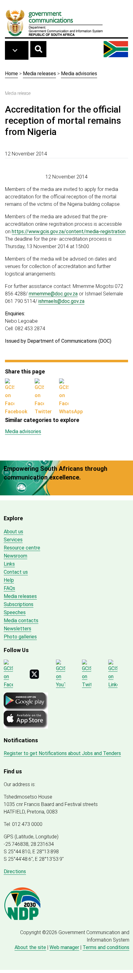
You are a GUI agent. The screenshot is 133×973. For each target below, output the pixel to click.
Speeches (15, 612)
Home (11, 73)
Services (13, 540)
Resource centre (22, 548)
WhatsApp (71, 412)
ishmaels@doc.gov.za (61, 301)
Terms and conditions (106, 947)
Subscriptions (18, 604)
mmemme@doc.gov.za (53, 294)
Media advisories (79, 73)
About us (13, 532)
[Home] (54, 22)
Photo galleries (20, 637)
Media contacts (21, 620)
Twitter (43, 412)
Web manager (64, 947)
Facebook (16, 412)
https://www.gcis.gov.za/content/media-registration (69, 231)
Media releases (39, 73)
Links (9, 564)
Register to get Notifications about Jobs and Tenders (62, 753)
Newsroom (15, 556)
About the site (30, 947)
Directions (15, 871)
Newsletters (17, 629)
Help (9, 580)
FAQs (9, 588)
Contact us (16, 572)
